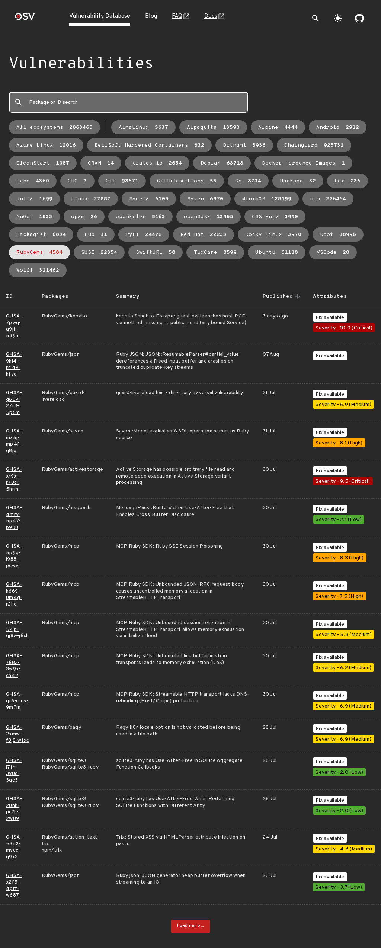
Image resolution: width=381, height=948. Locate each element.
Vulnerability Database (99, 16)
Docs (210, 16)
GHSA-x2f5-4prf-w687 (14, 885)
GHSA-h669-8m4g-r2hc (14, 594)
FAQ (177, 16)
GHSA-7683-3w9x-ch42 (14, 666)
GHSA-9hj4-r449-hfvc (14, 364)
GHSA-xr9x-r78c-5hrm (14, 479)
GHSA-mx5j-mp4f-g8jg (14, 441)
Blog (151, 16)
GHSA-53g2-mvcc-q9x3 (14, 847)
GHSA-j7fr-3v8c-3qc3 (14, 770)
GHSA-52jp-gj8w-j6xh (17, 629)
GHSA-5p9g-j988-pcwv (14, 556)
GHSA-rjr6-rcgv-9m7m (17, 701)
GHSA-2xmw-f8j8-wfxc (17, 734)
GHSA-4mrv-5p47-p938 (14, 518)
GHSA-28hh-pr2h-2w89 (14, 809)
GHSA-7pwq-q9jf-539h (14, 326)
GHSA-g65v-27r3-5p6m (14, 403)
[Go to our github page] (359, 18)
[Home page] (25, 19)
